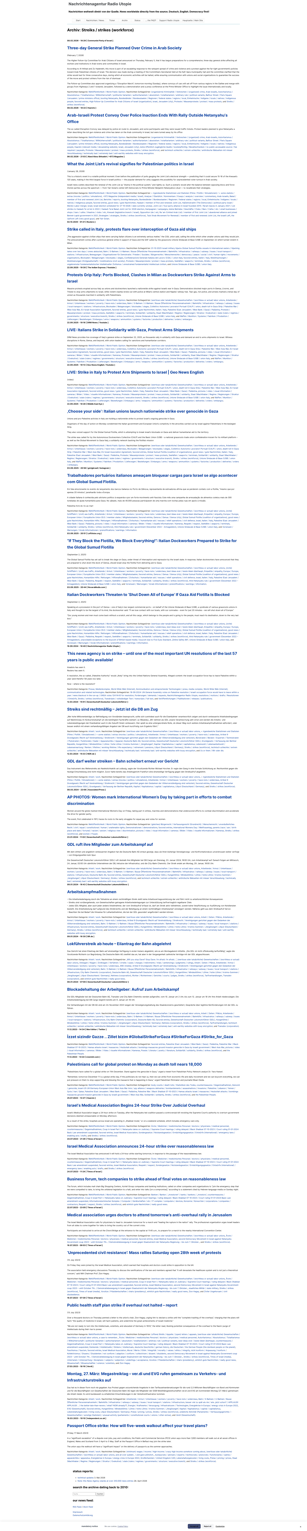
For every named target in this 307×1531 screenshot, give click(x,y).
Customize (220, 1526)
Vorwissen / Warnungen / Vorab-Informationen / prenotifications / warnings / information (166, 584)
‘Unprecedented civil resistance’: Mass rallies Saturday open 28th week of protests (144, 1252)
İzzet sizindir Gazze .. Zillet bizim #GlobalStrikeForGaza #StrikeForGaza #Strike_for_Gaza (150, 1036)
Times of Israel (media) (89, 1291)
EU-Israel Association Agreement (96, 309)
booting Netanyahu (109, 98)
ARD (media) (125, 966)
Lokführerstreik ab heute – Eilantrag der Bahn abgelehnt (119, 943)
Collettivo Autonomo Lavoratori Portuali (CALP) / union (175, 306)
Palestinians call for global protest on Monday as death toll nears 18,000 (134, 1064)
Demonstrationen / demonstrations (141, 827)
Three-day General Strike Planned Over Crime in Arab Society (124, 48)
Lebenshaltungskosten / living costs (83, 1412)
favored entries (81, 101)
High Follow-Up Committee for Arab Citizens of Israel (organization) (120, 101)
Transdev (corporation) (228, 1026)
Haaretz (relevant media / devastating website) (95, 147)
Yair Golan (104, 218)
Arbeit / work (94, 731)
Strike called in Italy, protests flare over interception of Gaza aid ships (131, 229)
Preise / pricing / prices (141, 1412)
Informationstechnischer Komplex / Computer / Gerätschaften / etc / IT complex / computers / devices (136, 1201)
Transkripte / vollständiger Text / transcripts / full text (128, 698)
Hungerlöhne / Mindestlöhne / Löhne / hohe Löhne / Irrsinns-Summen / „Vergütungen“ (114, 744)
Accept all (194, 1526)
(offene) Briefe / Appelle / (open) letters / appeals (173, 1334)
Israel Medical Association (126, 1132)
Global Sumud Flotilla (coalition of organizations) (169, 452)
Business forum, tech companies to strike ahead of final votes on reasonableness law (146, 1179)
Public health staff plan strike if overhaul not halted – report (122, 1305)
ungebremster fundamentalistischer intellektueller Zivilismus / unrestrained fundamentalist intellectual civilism (116, 264)
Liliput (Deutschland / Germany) (168, 747)
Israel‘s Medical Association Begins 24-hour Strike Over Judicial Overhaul (136, 1105)
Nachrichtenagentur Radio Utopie (100, 4)
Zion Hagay (194, 1291)
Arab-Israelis (211, 92)
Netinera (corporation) (121, 975)
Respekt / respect (192, 523)
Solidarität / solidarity (145, 313)
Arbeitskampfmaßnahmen (91, 891)
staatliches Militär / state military (203, 1288)
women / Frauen (90, 834)
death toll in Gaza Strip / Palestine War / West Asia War (204, 349)
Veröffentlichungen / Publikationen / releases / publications (185, 698)
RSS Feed (77, 1507)
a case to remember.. (108, 1337)
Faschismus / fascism (76, 1350)
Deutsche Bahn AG (132, 741)
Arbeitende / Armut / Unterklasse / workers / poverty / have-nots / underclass (130, 514)
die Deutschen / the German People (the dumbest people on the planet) (202, 1347)
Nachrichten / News (95, 20)
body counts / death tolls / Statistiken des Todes (173, 1085)
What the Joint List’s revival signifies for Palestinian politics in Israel (130, 164)
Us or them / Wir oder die (211, 750)
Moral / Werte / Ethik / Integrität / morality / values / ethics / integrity (158, 1350)
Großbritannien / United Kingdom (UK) (158, 1458)
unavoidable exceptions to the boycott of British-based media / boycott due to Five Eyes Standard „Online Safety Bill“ (134, 640)
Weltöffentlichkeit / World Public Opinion (107, 92)
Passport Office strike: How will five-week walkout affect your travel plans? (137, 1425)
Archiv (125, 20)
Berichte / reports (112, 199)
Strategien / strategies (109, 215)
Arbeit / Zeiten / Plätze (211, 917)
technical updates (86, 1477)
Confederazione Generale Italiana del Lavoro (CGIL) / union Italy (153, 258)
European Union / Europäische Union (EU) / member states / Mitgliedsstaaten (102, 517)
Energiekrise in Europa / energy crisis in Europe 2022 (213, 1405)
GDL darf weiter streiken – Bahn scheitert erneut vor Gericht (122, 761)
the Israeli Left (223, 215)
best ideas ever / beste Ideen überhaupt (185, 514)
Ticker (112, 20)
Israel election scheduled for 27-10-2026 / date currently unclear (123, 206)
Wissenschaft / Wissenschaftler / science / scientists (91, 1363)
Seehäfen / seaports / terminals (188, 261)
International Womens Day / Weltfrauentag (192, 827)
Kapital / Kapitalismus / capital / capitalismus (174, 744)
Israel (155, 101)
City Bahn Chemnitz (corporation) (95, 972)
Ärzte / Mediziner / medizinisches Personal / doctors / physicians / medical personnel (190, 1126)
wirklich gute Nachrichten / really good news (104, 979)
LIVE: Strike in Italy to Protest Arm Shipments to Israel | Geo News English (135, 372)
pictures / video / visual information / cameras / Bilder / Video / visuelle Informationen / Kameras (139, 523)
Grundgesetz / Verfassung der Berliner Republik (111, 786)
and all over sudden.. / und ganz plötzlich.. (135, 1455)
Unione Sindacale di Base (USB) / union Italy (191, 264)
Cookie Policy (123, 1526)
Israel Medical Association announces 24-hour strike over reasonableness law (140, 1146)
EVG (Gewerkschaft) (76, 1409)
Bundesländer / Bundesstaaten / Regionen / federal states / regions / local (152, 98)
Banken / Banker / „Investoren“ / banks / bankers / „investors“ (179, 1194)
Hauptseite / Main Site (193, 20)
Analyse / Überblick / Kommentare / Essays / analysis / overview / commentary (180, 196)
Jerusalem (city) (166, 101)
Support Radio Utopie (169, 20)
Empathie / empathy (213, 514)
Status (137, 20)
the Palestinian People (206, 1095)
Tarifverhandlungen (213, 975)
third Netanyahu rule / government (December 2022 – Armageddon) (145, 527)
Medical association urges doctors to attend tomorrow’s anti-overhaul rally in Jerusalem (149, 1215)
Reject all (207, 1526)
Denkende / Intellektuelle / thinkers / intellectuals (111, 1347)
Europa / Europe (230, 514)
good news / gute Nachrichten (122, 203)
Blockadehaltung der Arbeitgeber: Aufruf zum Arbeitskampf (123, 989)
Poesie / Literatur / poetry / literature (158, 1050)
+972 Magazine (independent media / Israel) (123, 196)
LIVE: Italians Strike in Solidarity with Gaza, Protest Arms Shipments (130, 330)
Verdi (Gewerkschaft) (185, 1415)
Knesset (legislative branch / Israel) (123, 212)
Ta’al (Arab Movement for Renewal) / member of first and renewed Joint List (181, 215)
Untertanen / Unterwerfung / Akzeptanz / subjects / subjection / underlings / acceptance (107, 1360)
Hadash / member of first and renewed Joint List (159, 203)
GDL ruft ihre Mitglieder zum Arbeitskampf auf (110, 844)
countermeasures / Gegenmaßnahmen (214, 1085)
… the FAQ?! (150, 20)
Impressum (78, 1512)
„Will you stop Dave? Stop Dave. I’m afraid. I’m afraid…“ (151, 959)
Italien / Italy (204, 258)
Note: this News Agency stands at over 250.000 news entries (105, 1481)
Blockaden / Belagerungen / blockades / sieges (102, 258)
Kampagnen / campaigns (156, 209)
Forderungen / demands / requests (150, 695)
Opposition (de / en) (149, 212)
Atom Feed (88, 1507)
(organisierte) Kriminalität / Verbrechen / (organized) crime (178, 92)
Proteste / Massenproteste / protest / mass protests (198, 101)
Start (78, 20)
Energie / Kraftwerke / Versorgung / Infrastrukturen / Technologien (158, 1405)
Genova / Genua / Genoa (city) (167, 517)
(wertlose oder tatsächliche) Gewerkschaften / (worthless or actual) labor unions (188, 300)
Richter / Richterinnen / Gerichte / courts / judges (154, 975)
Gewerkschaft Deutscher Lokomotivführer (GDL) (178, 741)
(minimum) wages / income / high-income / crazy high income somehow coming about (165, 1451)
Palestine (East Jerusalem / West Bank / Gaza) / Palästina (194, 309)
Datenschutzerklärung (83, 1515)
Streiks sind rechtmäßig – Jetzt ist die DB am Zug (112, 709)
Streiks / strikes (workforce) (147, 150)
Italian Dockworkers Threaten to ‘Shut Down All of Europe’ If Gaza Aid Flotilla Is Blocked (148, 594)
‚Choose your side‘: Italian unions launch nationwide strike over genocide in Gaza (142, 411)
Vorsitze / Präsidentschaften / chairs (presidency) (123, 1291)
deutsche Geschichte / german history (152, 1347)
